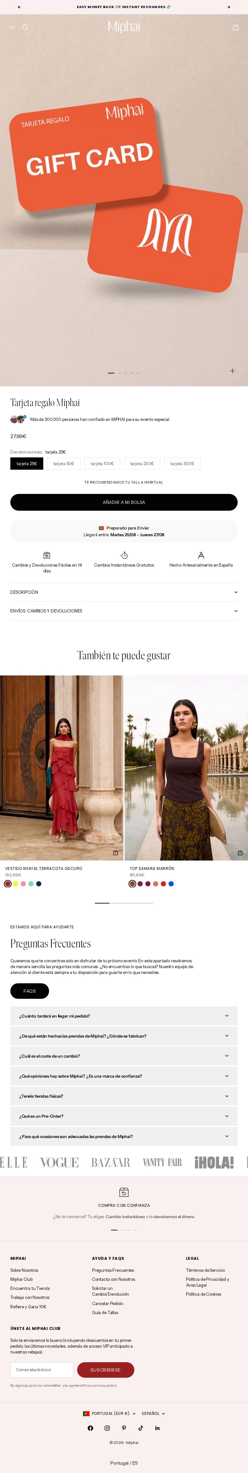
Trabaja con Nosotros (29, 1297)
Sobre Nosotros (24, 1270)
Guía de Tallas (105, 1312)
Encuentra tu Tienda (30, 1288)
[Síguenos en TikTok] (141, 1428)
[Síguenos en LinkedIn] (157, 1428)
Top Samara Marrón (152, 868)
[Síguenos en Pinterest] (124, 1428)
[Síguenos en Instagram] (107, 1428)
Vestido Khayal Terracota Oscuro (43, 868)
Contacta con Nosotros (113, 1279)
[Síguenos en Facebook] (90, 1428)
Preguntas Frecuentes (113, 1270)
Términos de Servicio (205, 1270)
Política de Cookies (203, 1294)
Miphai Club (21, 1279)
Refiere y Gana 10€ (28, 1306)
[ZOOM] (232, 370)
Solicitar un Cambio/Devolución (110, 1291)
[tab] (123, 656)
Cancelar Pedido (107, 1303)
